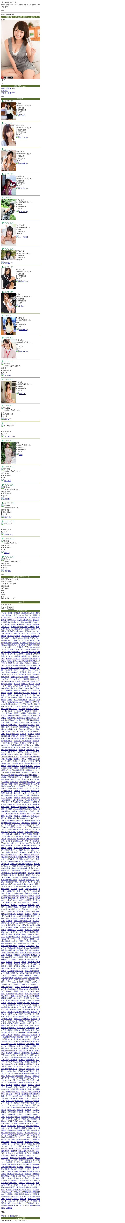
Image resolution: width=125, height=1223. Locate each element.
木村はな (5, 782)
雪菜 (20, 455)
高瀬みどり (27, 1139)
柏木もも (36, 1121)
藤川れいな (25, 984)
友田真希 (7, 704)
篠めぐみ (20, 829)
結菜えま (22, 946)
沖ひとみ (36, 695)
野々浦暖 (15, 1196)
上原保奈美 (10, 663)
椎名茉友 (9, 964)
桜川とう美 (31, 782)
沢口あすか (35, 747)
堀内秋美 (29, 864)
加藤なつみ (10, 731)
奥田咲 (19, 617)
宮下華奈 (7, 481)
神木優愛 (7, 898)
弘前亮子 (28, 900)
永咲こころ (14, 843)
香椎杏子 (20, 800)
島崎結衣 (10, 891)
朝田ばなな (23, 281)
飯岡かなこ (10, 727)
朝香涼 (17, 987)
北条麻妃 (18, 727)
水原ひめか (13, 1060)
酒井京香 (26, 1003)
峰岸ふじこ (27, 902)
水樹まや (23, 991)
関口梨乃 (17, 791)
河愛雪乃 (4, 1028)
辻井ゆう (23, 807)
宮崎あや (9, 834)
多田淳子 (23, 1176)
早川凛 (6, 864)
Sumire (25, 980)
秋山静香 (34, 836)
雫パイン (12, 617)
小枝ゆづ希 (30, 1028)
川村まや (15, 734)
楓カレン (29, 1187)
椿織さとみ (11, 1066)
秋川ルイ (17, 845)
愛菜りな (4, 854)
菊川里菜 (17, 747)
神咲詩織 (9, 690)
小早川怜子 (24, 713)
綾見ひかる (21, 720)
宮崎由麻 (28, 1167)
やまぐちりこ (17, 679)
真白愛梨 (17, 955)
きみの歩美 (25, 636)
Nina (26, 820)
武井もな (12, 1044)
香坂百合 (20, 982)
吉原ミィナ (35, 679)
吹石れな (14, 905)
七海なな (7, 672)
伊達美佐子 (14, 1158)
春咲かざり (19, 870)
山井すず (14, 1151)
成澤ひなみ (25, 1034)
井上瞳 (27, 800)
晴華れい (36, 1046)
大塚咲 (21, 697)
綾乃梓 (12, 770)
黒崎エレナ (30, 750)
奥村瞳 (14, 873)
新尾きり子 (10, 1075)
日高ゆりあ (21, 825)
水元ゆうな (18, 615)
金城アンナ (22, 827)
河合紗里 (22, 1069)
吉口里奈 (12, 1005)
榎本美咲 (22, 1032)
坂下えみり (30, 1071)
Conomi (18, 1073)
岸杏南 (19, 1003)
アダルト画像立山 (7, 1216)
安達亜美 (17, 966)
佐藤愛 (22, 768)
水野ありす (13, 1064)
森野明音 (32, 834)
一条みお (28, 1137)
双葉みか (12, 720)
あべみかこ (18, 740)
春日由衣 (36, 804)
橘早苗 (28, 1164)
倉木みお (29, 989)
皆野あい (33, 939)
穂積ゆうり (8, 1144)
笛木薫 (30, 852)
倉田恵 (36, 1130)
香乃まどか (24, 1205)
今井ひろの (19, 631)
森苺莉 (6, 553)
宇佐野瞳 (36, 1164)
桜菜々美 (10, 761)
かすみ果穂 (13, 697)
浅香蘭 (35, 1137)
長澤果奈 (31, 1073)
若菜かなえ (35, 966)
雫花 (35, 1132)
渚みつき (23, 1196)
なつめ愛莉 (25, 845)
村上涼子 (36, 686)
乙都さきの (18, 1087)
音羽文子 (10, 1121)
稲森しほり (10, 877)
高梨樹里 (7, 1196)
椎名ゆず (24, 1185)
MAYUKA (4, 745)
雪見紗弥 (36, 624)
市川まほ (17, 684)
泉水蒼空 (20, 1112)
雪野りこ (15, 766)
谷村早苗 (34, 704)
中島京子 (20, 957)
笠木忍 (25, 809)
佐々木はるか (14, 668)
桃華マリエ (8, 791)
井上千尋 (34, 763)
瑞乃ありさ (8, 534)
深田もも (29, 709)
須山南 (11, 1137)
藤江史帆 (4, 1132)
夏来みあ (24, 1128)
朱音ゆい (7, 622)
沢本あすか (29, 745)
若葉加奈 (15, 1007)
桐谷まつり (5, 996)
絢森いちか (16, 868)
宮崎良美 (14, 1155)
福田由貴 (24, 1094)
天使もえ (17, 816)
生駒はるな (21, 1071)
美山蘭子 (9, 759)
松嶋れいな (5, 677)
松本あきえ (29, 1114)
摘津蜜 (16, 991)
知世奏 (31, 1117)
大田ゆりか (10, 1153)
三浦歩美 (15, 1199)
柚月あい (10, 836)
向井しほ (10, 870)
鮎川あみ (29, 770)
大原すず (20, 1046)
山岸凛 (9, 966)
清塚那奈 (7, 1007)
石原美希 (28, 649)
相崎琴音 (10, 661)
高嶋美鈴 (4, 1167)
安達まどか (35, 1003)
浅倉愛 (35, 914)
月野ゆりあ (5, 1078)
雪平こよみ (22, 1009)
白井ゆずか (5, 959)
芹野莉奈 (15, 1000)
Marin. (31, 736)
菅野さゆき (11, 718)
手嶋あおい (11, 1046)
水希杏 (29, 866)
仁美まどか (30, 786)
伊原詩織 (10, 777)
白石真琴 (34, 964)
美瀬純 (28, 768)
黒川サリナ (30, 1069)
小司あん (7, 909)
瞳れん (27, 836)
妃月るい (28, 1112)
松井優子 (31, 850)
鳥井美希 (25, 1048)
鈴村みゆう (13, 880)
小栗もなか (11, 1130)
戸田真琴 (4, 977)
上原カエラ (16, 658)
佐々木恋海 (18, 848)
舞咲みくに (11, 647)
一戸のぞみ (23, 932)
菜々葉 (21, 889)
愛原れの (10, 1171)
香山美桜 (10, 820)
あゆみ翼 (24, 868)
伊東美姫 (32, 661)
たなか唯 (10, 1139)
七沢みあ (9, 1094)
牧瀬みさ (20, 1110)
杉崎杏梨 (22, 811)
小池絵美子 (19, 752)
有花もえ (26, 1016)
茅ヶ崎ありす (16, 1048)
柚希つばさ (19, 1096)
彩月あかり (19, 777)
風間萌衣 (4, 998)
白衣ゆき (23, 943)
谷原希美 (13, 827)
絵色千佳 (28, 695)
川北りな (20, 1114)
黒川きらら (10, 665)
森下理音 (22, 709)
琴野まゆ (7, 571)
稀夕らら (23, 852)
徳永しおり (11, 1110)
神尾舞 (23, 962)
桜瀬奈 (21, 1098)
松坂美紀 (10, 1023)
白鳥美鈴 (20, 832)
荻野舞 (27, 982)
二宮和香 (20, 975)
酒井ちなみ (8, 747)
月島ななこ (25, 909)
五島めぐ (29, 1155)
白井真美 (20, 745)
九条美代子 (10, 1117)
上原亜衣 (23, 638)
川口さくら (23, 959)
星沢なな (23, 627)
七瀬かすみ (30, 880)
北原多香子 (30, 738)
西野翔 (9, 699)
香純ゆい (15, 882)
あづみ (6, 843)
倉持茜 (16, 927)
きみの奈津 (33, 889)
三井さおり (35, 1135)
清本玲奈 (18, 1016)
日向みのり (23, 1123)
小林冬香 (32, 756)
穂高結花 (4, 943)
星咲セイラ (34, 1048)
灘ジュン (29, 911)
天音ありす (15, 968)
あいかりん (18, 902)
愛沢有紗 (24, 1117)
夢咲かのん (23, 1146)
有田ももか (35, 1148)
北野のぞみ (21, 818)
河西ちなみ (5, 807)
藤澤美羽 (10, 631)
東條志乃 (10, 1135)
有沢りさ (29, 766)
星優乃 (17, 715)
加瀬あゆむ (33, 665)
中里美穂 (9, 934)
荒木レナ (36, 936)
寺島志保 (15, 743)
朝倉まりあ (8, 740)
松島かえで (16, 645)
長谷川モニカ (14, 943)
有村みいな (23, 1169)
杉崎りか (26, 1012)
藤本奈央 (23, 857)
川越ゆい (18, 1012)
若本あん (24, 1091)
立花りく (9, 1185)
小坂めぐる (13, 688)
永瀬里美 (32, 925)
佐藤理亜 (20, 1037)
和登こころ (15, 1176)
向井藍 (8, 925)
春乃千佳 (31, 1146)
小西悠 (25, 665)
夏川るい (7, 499)
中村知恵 (21, 875)
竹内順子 (32, 743)
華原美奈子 (29, 930)
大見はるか (11, 1203)
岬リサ (3, 818)
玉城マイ (24, 891)
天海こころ (24, 1055)
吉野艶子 (24, 834)
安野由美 (36, 802)
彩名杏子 (5, 770)
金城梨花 (36, 1153)
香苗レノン (8, 1039)
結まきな (36, 1112)
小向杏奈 (21, 864)
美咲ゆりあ (13, 1050)
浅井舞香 (7, 756)
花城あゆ (15, 895)
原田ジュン (15, 779)
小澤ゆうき (10, 900)
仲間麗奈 (23, 884)
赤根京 (8, 852)
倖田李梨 (7, 823)
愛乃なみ (26, 722)
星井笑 (36, 957)
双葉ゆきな (32, 1021)
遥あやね (4, 1123)
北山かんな (24, 968)
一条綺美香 (15, 638)
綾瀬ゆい (12, 1028)
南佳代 (8, 1091)
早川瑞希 (32, 891)
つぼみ (9, 693)
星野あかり (29, 631)
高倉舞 (33, 731)
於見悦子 (20, 1167)
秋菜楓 (17, 656)
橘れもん (28, 686)
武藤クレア (34, 677)
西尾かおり (16, 652)
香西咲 (13, 624)
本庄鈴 (25, 1160)
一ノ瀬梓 (36, 1110)
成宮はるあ (5, 923)
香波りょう (33, 868)
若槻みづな (5, 939)
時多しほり (23, 1151)
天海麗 (31, 613)
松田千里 (9, 1128)
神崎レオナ (35, 877)
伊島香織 (12, 745)
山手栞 (3, 804)
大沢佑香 (24, 658)
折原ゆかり (30, 729)
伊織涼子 (34, 823)
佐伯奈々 (32, 652)
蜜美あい (17, 759)
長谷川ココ (21, 859)
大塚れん (22, 866)
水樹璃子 (9, 1162)
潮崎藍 (8, 973)
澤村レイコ (8, 640)
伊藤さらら (25, 816)
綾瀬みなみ (19, 629)
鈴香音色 (31, 638)
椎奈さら (36, 1075)
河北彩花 (28, 1121)
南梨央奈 (15, 736)
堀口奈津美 (19, 686)
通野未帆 (12, 950)
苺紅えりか (23, 137)
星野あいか (19, 1075)
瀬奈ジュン (16, 823)
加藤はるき (5, 1155)
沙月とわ (26, 1135)
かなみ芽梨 (13, 811)
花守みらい (15, 1078)
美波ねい (29, 825)
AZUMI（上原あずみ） (15, 649)
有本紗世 (5, 875)
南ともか (22, 394)
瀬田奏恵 (32, 1192)
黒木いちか (10, 629)
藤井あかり (18, 1039)
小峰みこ (7, 1089)
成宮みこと (30, 1183)
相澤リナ (18, 661)
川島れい (10, 754)
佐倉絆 (9, 848)
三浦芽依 (9, 1208)
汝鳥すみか (27, 804)
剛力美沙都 (5, 1169)
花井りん (31, 807)
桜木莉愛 (31, 617)
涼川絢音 (4, 850)
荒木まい (12, 957)
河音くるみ (24, 952)
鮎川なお (24, 684)
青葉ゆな (31, 1085)
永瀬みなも (27, 1189)
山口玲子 (9, 816)
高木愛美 (15, 1089)
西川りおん (10, 886)
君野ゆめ (9, 713)
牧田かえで (21, 788)
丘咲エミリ (18, 980)
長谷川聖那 (8, 784)
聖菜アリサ (10, 1016)
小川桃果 (14, 889)
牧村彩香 (18, 1171)
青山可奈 (7, 375)
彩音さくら (23, 1014)
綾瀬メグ (24, 645)
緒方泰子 (17, 1041)
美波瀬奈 (17, 964)
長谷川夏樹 (16, 936)
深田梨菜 (17, 834)
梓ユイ (19, 804)
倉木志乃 (14, 1169)
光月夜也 (12, 832)
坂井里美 (36, 921)
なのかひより (14, 857)
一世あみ (4, 1005)
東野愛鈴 (7, 736)
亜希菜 (27, 731)
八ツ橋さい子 (9, 436)
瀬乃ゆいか (15, 627)
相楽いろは (19, 754)
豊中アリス (10, 1096)
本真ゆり (9, 615)
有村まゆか (21, 1164)
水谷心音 (32, 706)
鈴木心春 (18, 813)
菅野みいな (25, 690)
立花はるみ (21, 911)
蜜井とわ (9, 902)
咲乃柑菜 (10, 1173)
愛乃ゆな (22, 1060)
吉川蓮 (21, 941)
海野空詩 (31, 959)
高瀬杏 (31, 895)
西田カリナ (23, 850)
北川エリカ (16, 704)
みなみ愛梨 (25, 955)
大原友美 (31, 1089)
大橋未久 (28, 663)
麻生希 (19, 624)
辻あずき (12, 711)
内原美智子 (5, 1176)
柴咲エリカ (35, 791)
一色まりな (11, 804)
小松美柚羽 (15, 1057)
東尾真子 (9, 955)
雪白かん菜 (19, 1173)
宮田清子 (12, 1187)
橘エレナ (23, 734)
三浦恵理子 (27, 740)
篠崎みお (28, 975)
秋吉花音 (23, 1007)
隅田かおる (19, 1121)
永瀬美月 (18, 1139)
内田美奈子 (33, 809)
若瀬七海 (29, 681)
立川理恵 (7, 652)
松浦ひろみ (25, 747)
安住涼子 (32, 699)
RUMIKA (12, 681)
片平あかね (32, 827)
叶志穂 (27, 654)
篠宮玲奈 (28, 1037)
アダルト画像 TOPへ (8, 93)
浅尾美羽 (20, 914)
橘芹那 (8, 936)
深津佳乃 (23, 1107)
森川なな (14, 1146)
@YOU (3, 777)
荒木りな (34, 727)
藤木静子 (24, 1144)
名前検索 (4, 90)
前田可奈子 (8, 1019)
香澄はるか (18, 921)
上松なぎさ (19, 900)
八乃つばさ (10, 1105)
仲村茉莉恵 (23, 163)
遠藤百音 (22, 1158)
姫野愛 (8, 882)
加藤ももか (23, 351)
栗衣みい (17, 1185)
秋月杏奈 (4, 950)
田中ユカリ (10, 1062)
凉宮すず (23, 923)
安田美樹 (26, 679)
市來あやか (11, 975)
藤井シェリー (32, 672)
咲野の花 (24, 1103)
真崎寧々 (17, 1085)
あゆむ (35, 770)
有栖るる (15, 1205)
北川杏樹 (10, 715)
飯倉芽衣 (17, 1128)
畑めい (8, 1199)
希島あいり (33, 715)
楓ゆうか (15, 898)
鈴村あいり (13, 709)
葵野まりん (5, 1151)
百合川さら (10, 809)
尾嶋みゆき (25, 1053)
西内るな (4, 989)
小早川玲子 (24, 1025)
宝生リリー (19, 1137)
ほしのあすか (34, 622)
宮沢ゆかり (8, 263)
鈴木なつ (22, 306)
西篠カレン (23, 1082)
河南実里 (34, 1034)
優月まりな (27, 1087)
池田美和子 (29, 711)
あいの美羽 (33, 1180)
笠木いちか (32, 1196)
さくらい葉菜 (6, 772)
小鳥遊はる (30, 1044)
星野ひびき (22, 873)
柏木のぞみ (11, 620)
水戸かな (36, 1105)
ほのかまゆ (25, 797)
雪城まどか (10, 1160)
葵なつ (25, 1023)
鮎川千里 (7, 952)
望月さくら (11, 1003)
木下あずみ (25, 704)
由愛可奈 (17, 690)
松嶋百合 (4, 1137)
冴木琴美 (26, 1019)
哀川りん (26, 693)
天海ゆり (37, 864)
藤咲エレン (5, 1048)
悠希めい (26, 727)
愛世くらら (29, 1101)
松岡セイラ (35, 816)
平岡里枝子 (30, 1203)
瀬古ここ (32, 927)
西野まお (12, 998)
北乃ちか (10, 636)
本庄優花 (31, 932)
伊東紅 (22, 738)
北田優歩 (24, 613)
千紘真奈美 (30, 1080)
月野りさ (24, 670)
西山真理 (9, 1085)
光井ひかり (33, 980)
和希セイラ (33, 1162)
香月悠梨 (18, 665)
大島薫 (35, 902)
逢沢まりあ (21, 1126)
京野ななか (27, 615)
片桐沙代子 (18, 1192)
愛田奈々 (32, 642)
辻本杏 (37, 873)
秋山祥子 (22, 795)
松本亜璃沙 (33, 713)
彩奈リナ (15, 973)
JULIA (16, 699)
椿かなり (13, 864)
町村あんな (11, 825)
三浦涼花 (32, 843)
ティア (33, 654)
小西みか (29, 882)
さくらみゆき (25, 996)
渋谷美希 (33, 772)
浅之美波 (29, 1126)
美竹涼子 (10, 752)
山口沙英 (17, 1053)
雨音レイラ (24, 743)
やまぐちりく (6, 679)
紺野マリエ (19, 1101)
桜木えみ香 (5, 918)
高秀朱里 (34, 1019)
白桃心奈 (12, 914)
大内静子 (29, 1005)
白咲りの (31, 1151)
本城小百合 (35, 793)
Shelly (11, 987)
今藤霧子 (22, 1183)
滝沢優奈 (31, 627)
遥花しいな (21, 989)
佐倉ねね (26, 1030)
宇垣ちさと (25, 987)
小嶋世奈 (22, 1064)
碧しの (36, 882)
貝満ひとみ (19, 820)
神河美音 (32, 952)
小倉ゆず (28, 697)
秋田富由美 (11, 948)
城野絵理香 (30, 1060)
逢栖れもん (29, 1142)
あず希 (24, 977)
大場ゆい (32, 647)
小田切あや (11, 829)
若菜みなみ (11, 982)
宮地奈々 (4, 1032)
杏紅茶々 (10, 1012)
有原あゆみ (32, 1057)
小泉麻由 (15, 768)
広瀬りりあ (10, 893)
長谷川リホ (35, 636)
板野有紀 (9, 633)
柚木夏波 (14, 1098)
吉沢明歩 (4, 681)
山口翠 (30, 1176)
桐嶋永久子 (13, 750)
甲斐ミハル (5, 1055)
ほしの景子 (35, 909)
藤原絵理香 (20, 770)
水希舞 (8, 907)
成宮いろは (24, 973)
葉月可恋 (17, 1119)
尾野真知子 (29, 702)
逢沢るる (32, 898)
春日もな (12, 800)
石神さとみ (35, 1041)
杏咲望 (25, 775)
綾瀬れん (24, 761)
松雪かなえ (13, 1032)
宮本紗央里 (24, 736)
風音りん (14, 932)
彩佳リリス (35, 916)
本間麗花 (26, 916)
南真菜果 (17, 934)
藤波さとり (33, 1128)
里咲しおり (24, 898)
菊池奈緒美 (21, 1187)
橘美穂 (17, 1117)
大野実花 (18, 1135)
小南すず (7, 1180)
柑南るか (9, 1178)
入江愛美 (7, 645)
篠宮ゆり (31, 725)
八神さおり (27, 1039)
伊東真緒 (15, 907)
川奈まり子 (11, 788)
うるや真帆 (19, 663)
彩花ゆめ (9, 797)
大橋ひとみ (32, 759)
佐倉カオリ (18, 693)
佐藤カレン (15, 996)
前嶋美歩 (36, 674)
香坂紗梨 (7, 517)
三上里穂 (10, 971)
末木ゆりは (29, 1132)
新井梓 (23, 934)
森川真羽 (18, 1160)
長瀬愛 (9, 613)
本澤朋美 (28, 754)
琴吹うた (26, 1201)
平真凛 (31, 1103)
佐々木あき (5, 905)
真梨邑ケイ (32, 962)
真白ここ (4, 1114)
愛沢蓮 (16, 713)
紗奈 (10, 670)
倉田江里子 (31, 1009)
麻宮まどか (10, 813)
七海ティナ (33, 1185)
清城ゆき (23, 1057)
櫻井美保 (15, 952)
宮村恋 (8, 1000)
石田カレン (10, 1189)
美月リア (9, 980)
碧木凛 (36, 948)
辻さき (35, 829)
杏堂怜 (31, 1171)
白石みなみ (23, 905)
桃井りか (4, 914)
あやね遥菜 (6, 868)
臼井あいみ (13, 1021)
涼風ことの (25, 791)
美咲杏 (30, 1007)
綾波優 (27, 629)
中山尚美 (9, 1053)
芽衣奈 (17, 636)
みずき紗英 (24, 677)
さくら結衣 (23, 725)
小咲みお (24, 715)
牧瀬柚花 (34, 1119)
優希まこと (10, 841)
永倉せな (28, 914)
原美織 (35, 900)
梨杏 (3, 793)
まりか (23, 759)
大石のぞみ (19, 731)
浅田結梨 (9, 921)
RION (11, 977)
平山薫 (3, 613)
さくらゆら (30, 818)
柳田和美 (20, 950)
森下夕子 (37, 1007)
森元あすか (35, 1053)
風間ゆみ (34, 629)
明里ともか (15, 1055)
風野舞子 (23, 672)
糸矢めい (7, 743)
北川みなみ (11, 930)
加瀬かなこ (34, 1055)
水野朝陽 (29, 795)
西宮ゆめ (12, 989)
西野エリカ (32, 1000)
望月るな (22, 115)
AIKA (20, 854)
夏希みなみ (19, 836)
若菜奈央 (28, 941)
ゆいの (6, 827)
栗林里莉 (7, 768)
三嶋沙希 (20, 711)
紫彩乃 (8, 734)
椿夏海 (30, 1107)
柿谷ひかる (13, 946)
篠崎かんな (8, 1192)
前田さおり (5, 932)
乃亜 (26, 647)
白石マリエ (11, 1071)
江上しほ (22, 880)
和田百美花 (35, 784)
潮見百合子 (5, 968)
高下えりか (19, 993)
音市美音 (34, 693)
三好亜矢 (20, 930)
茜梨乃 (3, 971)
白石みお (29, 948)
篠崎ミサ (33, 668)
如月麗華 (12, 1167)
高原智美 (7, 1205)
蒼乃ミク (28, 1153)
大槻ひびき (8, 684)
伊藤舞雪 (12, 1112)
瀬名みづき (29, 870)
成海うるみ (19, 893)
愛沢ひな (18, 775)
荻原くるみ (25, 1119)
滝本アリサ (21, 998)
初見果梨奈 (11, 1164)
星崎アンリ (13, 854)
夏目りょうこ (17, 1148)
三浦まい (31, 1123)
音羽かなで (33, 658)
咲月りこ (20, 1132)
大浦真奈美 (19, 1153)
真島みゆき (23, 212)
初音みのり (23, 674)
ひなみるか (30, 859)
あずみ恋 (31, 991)
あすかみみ (24, 843)
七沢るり (34, 690)
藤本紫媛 (23, 907)
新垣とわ (18, 1023)
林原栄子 (29, 838)
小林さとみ (29, 752)
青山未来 (4, 857)
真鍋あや (32, 1205)
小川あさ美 (5, 624)
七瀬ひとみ (11, 1201)
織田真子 (4, 697)
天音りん (31, 905)
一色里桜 (10, 861)
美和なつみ (11, 818)
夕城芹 (19, 916)
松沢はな (10, 702)
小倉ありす (27, 886)
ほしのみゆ (13, 674)
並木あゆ (34, 955)
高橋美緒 (25, 772)
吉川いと (4, 911)
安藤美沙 (28, 777)
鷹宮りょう (21, 718)
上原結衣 (15, 642)
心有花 (22, 766)
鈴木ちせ (12, 916)
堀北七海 (9, 793)
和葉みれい (29, 832)
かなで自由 (35, 996)
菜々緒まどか (23, 939)
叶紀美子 (7, 419)
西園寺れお (24, 895)
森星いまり (29, 950)
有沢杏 (22, 882)
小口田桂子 (30, 811)
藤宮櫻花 (14, 918)
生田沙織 (4, 880)
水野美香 (24, 925)
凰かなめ (4, 987)
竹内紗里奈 (33, 775)
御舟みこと (18, 1178)
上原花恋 (20, 654)
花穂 (26, 889)
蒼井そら (10, 686)
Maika (25, 617)
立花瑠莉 (31, 977)
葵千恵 (36, 852)
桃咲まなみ (24, 622)
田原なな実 (32, 1199)
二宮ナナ (12, 706)
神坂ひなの (34, 1025)
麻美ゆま (10, 695)
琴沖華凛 (34, 1201)
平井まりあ (18, 784)
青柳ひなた (21, 1203)
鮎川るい (15, 756)
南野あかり (23, 1021)
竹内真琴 (15, 866)
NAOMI (30, 884)
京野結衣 (18, 886)
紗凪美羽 (12, 1037)
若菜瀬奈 (13, 1009)
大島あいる (19, 695)
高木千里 (4, 1050)
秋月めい (29, 998)
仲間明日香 (21, 1130)
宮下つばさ (5, 638)
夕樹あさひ (6, 866)
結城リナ (17, 984)
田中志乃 (17, 1144)
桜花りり (36, 1167)
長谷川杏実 (16, 772)
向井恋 (36, 993)
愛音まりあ (18, 1019)
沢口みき (22, 729)
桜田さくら (14, 782)
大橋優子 (36, 1173)
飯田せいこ (13, 1069)
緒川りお (18, 722)
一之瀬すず (25, 793)
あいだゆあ (10, 656)
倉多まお (26, 813)
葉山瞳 (36, 911)
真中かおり (29, 861)
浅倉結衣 (26, 1148)
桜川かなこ (35, 984)
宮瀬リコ (4, 786)
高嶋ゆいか (29, 893)
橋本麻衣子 (25, 1041)
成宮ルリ (18, 802)
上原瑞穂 (18, 809)
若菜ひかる (21, 681)
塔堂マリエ (19, 763)
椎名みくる (11, 654)
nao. (30, 670)
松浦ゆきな (27, 1194)
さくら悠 (24, 652)
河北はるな (29, 993)
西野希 (19, 1201)
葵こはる (4, 795)
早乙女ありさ (14, 884)
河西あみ (12, 911)
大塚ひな (17, 640)
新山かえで (19, 702)
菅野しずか (13, 1014)
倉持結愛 (32, 820)
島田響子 (22, 1155)
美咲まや (23, 1078)
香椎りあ (31, 934)
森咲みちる (30, 875)
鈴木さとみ (23, 688)
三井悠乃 (36, 975)
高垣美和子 (19, 1062)
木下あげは (5, 1057)
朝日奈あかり (26, 656)
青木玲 (31, 640)
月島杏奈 (9, 962)
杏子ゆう (23, 1000)
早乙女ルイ (23, 699)
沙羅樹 (23, 1085)
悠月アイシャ (31, 1066)
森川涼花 (34, 800)
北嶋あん (10, 1194)
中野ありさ (13, 795)
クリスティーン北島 (26, 1050)
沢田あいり (15, 807)
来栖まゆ (29, 1032)
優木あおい (13, 725)
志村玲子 (28, 841)
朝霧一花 (9, 1103)
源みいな (28, 1105)
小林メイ (9, 1034)
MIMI (30, 779)
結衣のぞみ (25, 964)
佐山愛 (31, 684)
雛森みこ (34, 845)
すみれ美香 (11, 1080)
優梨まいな (30, 1064)
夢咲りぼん (16, 1091)
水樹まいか (5, 1098)
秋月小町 (31, 1169)
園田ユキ (9, 1087)
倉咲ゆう (31, 688)
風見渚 (24, 1073)
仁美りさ (9, 1119)
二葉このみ (30, 946)
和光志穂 (26, 784)
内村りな (4, 884)
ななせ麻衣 (21, 1080)
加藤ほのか (34, 968)
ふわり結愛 (23, 237)
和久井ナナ (30, 788)
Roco (18, 706)
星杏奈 (36, 752)
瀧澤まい (28, 1046)
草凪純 (11, 775)
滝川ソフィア (31, 718)
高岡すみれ (35, 1030)
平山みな (23, 779)
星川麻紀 (22, 782)
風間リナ (4, 1112)
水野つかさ (15, 677)
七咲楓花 (17, 613)
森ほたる (12, 1132)
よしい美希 (13, 1123)
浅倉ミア (36, 1096)
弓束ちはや (5, 1142)
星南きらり (13, 850)
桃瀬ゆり (17, 1034)
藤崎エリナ (10, 722)
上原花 (8, 738)
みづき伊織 (27, 624)
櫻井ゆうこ (25, 633)
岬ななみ (31, 1082)
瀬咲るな (9, 991)
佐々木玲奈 (13, 941)
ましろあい (32, 943)
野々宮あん (21, 1066)
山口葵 (30, 923)
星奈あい (10, 1073)
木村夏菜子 (35, 797)
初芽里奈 (31, 907)
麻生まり (28, 1075)
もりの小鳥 (34, 987)
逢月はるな (11, 838)
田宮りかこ (21, 1005)
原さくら (32, 1160)
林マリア (36, 866)
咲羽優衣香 (24, 1180)
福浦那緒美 (15, 1107)
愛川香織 (17, 793)
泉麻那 (25, 661)
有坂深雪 (17, 1094)
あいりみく (15, 1025)
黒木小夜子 (10, 802)
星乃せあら (25, 966)
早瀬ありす (13, 729)
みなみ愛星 (29, 971)
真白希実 (9, 845)
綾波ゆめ (36, 886)
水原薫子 (28, 1110)
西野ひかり (23, 330)
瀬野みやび (13, 1183)
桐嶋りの (31, 857)
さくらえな (35, 848)
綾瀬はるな (36, 768)
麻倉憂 (8, 658)
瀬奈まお (13, 875)
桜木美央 (17, 962)
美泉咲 (31, 761)
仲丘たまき (24, 927)
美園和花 (12, 1114)
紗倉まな (7, 642)
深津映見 (20, 647)
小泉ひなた (27, 1178)
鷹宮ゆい (10, 1030)
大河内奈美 (19, 1105)
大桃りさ (36, 779)
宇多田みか (19, 971)
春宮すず (36, 941)
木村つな (28, 829)
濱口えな (31, 1014)
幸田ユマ (18, 1030)
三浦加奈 (22, 918)
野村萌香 (15, 738)
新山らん (34, 722)
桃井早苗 (28, 1096)
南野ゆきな (13, 786)
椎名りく (7, 873)
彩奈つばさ (27, 921)
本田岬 (27, 763)
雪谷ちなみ (15, 923)
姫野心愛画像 (6, 88)
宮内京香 (7, 1148)
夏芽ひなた (21, 1044)
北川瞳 (35, 615)
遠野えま (32, 1144)
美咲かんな (19, 841)
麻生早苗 (4, 750)
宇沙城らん (5, 779)
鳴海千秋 (32, 1094)
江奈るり (14, 959)
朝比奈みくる (9, 763)
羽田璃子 (17, 977)
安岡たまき (32, 1078)
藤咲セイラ (16, 909)
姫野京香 (32, 645)
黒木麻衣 (34, 1062)
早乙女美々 (11, 859)
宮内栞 (36, 930)
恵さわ (35, 854)
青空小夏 (17, 633)
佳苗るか (34, 633)
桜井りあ (17, 670)
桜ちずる (31, 873)
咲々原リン (18, 1162)
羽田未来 (26, 848)
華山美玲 (22, 786)
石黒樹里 (32, 973)
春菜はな (15, 672)
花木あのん (30, 918)
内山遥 (33, 813)
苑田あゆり (21, 1028)
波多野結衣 (24, 642)
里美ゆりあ (24, 668)
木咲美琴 (23, 1199)
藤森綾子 (25, 706)
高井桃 (35, 697)
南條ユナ (17, 1103)
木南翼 (25, 1192)
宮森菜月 (18, 1194)
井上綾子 (26, 877)
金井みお (5, 1009)
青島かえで (28, 854)
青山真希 (36, 1139)
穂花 (29, 674)
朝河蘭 (3, 754)
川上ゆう (24, 640)
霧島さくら (19, 861)
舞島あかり (21, 948)
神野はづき (5, 1025)
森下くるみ (5, 1107)
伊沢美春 (28, 1173)
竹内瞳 (13, 1142)
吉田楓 (25, 1162)
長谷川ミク (23, 188)
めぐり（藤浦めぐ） (24, 620)
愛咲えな (7, 895)
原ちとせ (18, 877)
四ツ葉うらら (34, 1023)
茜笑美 (27, 1062)
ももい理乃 (21, 838)
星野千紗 (36, 777)
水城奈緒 (4, 688)
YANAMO (4, 1158)
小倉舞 (17, 891)
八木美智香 (10, 993)
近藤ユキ (29, 1130)
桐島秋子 (23, 1089)
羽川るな (4, 1044)
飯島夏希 (17, 797)
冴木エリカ (29, 1098)
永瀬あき (15, 622)
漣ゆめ (17, 761)
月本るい (14, 939)
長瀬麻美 (4, 800)
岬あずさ (18, 1189)
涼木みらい (27, 802)
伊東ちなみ (5, 889)
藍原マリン (16, 925)
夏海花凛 (34, 1012)
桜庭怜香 (30, 1158)
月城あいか (10, 1101)
